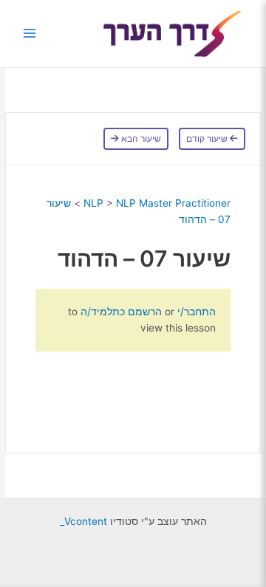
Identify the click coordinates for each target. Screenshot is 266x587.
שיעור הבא (140, 139)
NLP (93, 203)
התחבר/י (195, 311)
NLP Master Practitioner (173, 203)
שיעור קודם (208, 139)
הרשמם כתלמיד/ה (121, 311)
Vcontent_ (83, 521)
